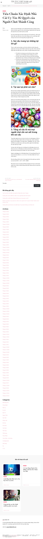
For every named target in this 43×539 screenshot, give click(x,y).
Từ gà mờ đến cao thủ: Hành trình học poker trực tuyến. (10, 505)
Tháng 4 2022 (6, 326)
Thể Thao (5, 430)
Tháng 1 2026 (6, 221)
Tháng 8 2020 (6, 357)
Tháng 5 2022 (6, 324)
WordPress (13, 536)
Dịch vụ (4, 407)
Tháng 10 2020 (6, 352)
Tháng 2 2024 (6, 273)
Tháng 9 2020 (6, 354)
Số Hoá (4, 423)
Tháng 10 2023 (6, 283)
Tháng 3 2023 (6, 301)
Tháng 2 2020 (6, 372)
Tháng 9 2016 (6, 388)
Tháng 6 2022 (6, 321)
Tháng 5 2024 (6, 265)
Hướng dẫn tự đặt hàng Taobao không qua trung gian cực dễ (15, 198)
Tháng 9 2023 (6, 285)
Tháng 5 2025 (6, 234)
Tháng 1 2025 (6, 244)
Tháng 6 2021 (6, 342)
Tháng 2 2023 (6, 303)
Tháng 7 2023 (6, 291)
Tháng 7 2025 (6, 229)
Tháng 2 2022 (6, 331)
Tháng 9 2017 (6, 383)
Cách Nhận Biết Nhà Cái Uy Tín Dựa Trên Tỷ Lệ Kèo (11, 479)
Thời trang (5, 433)
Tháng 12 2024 (6, 247)
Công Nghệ (5, 405)
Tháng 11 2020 (6, 349)
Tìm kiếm (5, 183)
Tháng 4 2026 (6, 216)
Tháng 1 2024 (6, 275)
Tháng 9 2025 (6, 227)
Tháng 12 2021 (6, 334)
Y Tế (4, 448)
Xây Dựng (5, 443)
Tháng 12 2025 (6, 224)
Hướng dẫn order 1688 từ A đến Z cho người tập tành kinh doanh (16, 195)
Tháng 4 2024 (6, 268)
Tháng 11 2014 (6, 393)
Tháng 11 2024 (6, 250)
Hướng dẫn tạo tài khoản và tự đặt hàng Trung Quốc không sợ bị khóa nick (18, 204)
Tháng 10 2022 (6, 314)
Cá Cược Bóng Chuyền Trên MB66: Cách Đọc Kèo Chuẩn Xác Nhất (30, 469)
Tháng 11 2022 (6, 311)
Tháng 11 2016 (6, 385)
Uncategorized (6, 441)
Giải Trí (4, 412)
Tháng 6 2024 (6, 262)
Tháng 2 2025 (6, 242)
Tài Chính (5, 428)
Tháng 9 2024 (6, 255)
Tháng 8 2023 (6, 288)
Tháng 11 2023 (6, 280)
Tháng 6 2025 (6, 232)
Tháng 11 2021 (6, 337)
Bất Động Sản (6, 402)
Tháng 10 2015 (6, 390)
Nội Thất (4, 417)
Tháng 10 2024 (6, 252)
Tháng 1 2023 (6, 306)
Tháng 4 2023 (6, 298)
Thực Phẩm (5, 435)
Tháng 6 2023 (6, 293)
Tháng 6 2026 (6, 211)
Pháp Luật (5, 420)
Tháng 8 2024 (6, 257)
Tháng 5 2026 (6, 214)
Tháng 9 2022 (6, 316)
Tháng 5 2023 (6, 296)
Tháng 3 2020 (6, 370)
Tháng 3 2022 (6, 329)
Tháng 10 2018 (6, 380)
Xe (3, 446)
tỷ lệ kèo (17, 153)
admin (4, 28)
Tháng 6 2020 (6, 362)
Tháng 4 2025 (6, 237)
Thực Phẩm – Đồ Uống (7, 438)
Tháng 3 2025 (6, 239)
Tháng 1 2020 (6, 375)
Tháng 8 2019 (6, 377)
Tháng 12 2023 (6, 278)
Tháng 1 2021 (6, 344)
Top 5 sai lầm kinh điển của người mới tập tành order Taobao (15, 193)
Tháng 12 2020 (6, 347)
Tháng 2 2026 (6, 219)
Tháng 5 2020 (6, 365)
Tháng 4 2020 (6, 367)
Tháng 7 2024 (6, 260)
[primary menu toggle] (1, 2)
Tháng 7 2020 (6, 360)
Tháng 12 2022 (6, 308)
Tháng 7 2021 (6, 339)
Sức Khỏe (5, 425)
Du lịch (4, 410)
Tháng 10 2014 (6, 395)
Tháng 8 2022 (6, 319)
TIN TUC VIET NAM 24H (21, 1)
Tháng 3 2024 (6, 270)
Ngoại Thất (5, 415)
